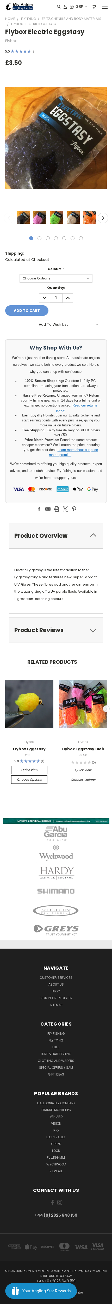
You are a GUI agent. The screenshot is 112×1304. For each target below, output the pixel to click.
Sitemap (56, 1005)
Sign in (46, 998)
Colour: (56, 268)
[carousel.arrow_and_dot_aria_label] (39, 238)
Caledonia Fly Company (56, 1103)
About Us (56, 984)
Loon (56, 1150)
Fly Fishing (56, 1033)
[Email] (48, 509)
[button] (56, 821)
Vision (56, 1123)
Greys (56, 1144)
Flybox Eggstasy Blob (83, 749)
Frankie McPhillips (56, 1110)
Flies (56, 1047)
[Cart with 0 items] (94, 6)
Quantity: (56, 287)
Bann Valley (56, 1137)
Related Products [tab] (52, 662)
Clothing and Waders (56, 1061)
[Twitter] (65, 509)
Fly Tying (56, 1040)
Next (103, 218)
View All (56, 1171)
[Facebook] (39, 509)
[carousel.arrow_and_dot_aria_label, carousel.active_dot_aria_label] (31, 238)
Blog (56, 991)
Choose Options (29, 779)
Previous (9, 218)
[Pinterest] (74, 509)
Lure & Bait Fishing (56, 1054)
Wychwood (56, 1164)
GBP (79, 6)
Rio (56, 1130)
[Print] (56, 509)
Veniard (56, 1116)
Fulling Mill (56, 1157)
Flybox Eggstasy (29, 749)
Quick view (29, 770)
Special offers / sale (56, 1067)
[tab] (56, 630)
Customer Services (56, 977)
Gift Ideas (56, 1074)
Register (65, 998)
